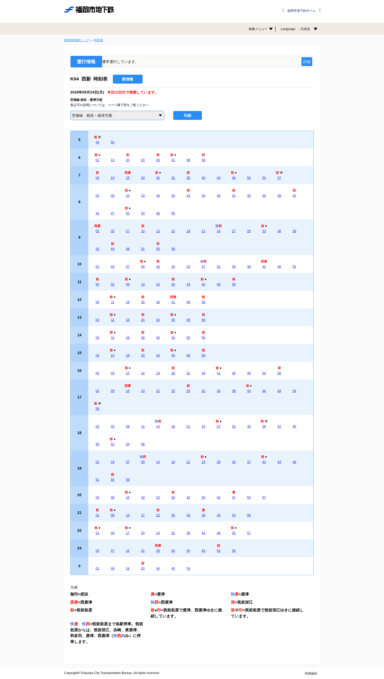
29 (249, 231)
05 (112, 231)
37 (249, 462)
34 (234, 266)
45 (294, 426)
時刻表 (98, 40)
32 (203, 391)
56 (203, 160)
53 (143, 213)
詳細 (306, 62)
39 (294, 231)
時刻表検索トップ (76, 40)
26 (158, 178)
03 (97, 320)
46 (234, 178)
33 (249, 195)
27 (234, 231)
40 (203, 178)
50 (112, 142)
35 (188, 178)
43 (218, 178)
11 (112, 302)
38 (279, 195)
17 (143, 515)
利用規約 (311, 673)
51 (143, 249)
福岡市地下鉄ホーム (301, 11)
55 (158, 249)
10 (112, 178)
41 (173, 160)
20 (128, 160)
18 (188, 231)
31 (173, 178)
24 (218, 231)
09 (143, 266)
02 (97, 231)
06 (112, 195)
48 (188, 160)
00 (97, 284)
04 (97, 178)
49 (218, 284)
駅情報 (127, 79)
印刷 (187, 115)
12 (128, 551)
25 (143, 320)
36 (264, 195)
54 (264, 178)
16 (158, 195)
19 (173, 266)
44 (97, 142)
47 (112, 213)
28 (218, 195)
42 (97, 249)
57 (279, 178)
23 (143, 160)
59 (173, 213)
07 (128, 231)
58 (173, 249)
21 (203, 231)
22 (188, 266)
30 (158, 160)
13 (112, 160)
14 (158, 426)
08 (128, 426)
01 (97, 160)
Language (295, 29)
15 (128, 178)
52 (112, 444)
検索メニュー (258, 29)
